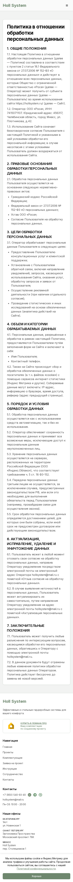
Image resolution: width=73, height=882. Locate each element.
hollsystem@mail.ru (13, 799)
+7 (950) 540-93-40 (14, 794)
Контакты (8, 779)
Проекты (8, 752)
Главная (7, 746)
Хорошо (36, 876)
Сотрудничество (13, 774)
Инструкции (10, 768)
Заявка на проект (13, 763)
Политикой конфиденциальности (36, 868)
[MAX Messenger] (40, 795)
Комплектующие (12, 757)
